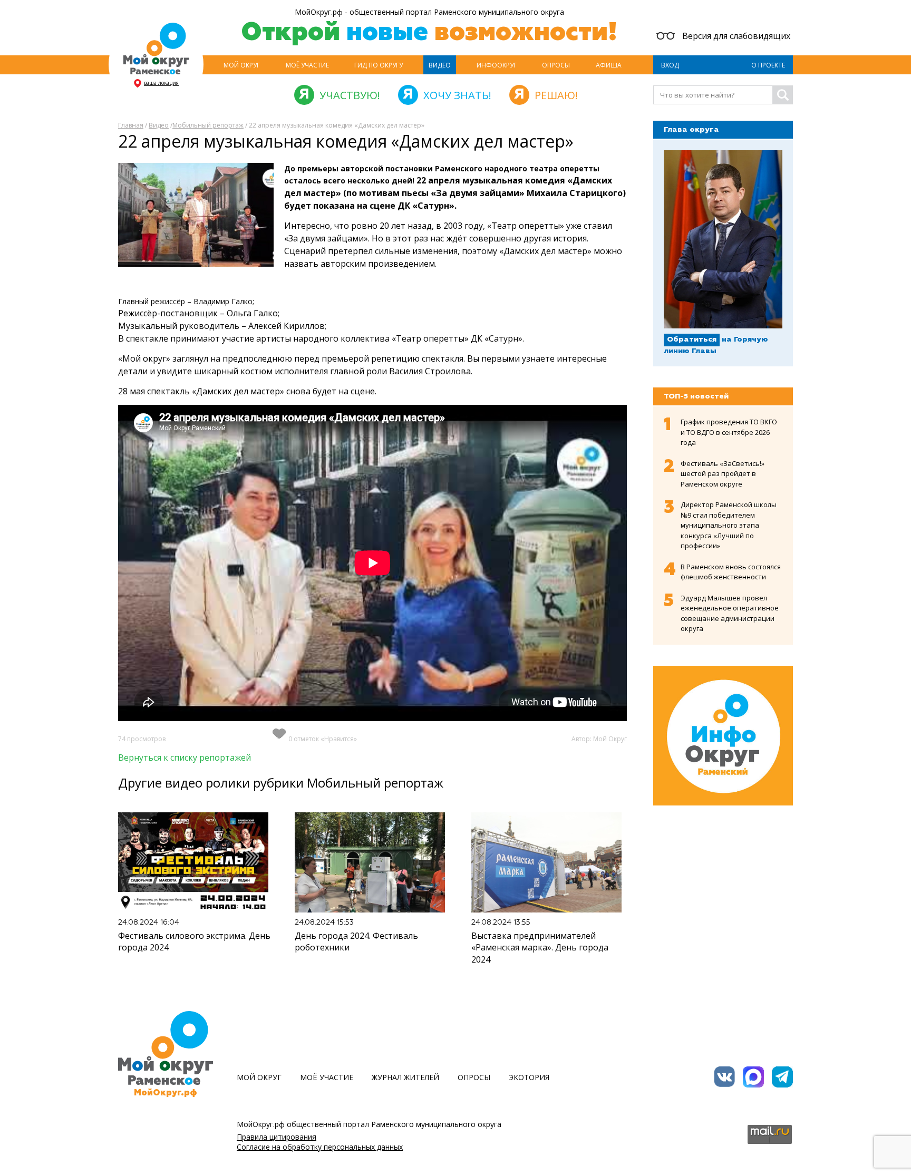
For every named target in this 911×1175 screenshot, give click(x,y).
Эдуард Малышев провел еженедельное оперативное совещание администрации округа (730, 613)
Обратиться (691, 339)
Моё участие (307, 65)
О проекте (768, 65)
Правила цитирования (276, 1137)
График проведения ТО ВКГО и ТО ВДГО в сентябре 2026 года (729, 432)
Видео (440, 65)
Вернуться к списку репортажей (184, 757)
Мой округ (242, 65)
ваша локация (161, 82)
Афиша (609, 65)
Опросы (556, 65)
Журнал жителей (405, 1077)
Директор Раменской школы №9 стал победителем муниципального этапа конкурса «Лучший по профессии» (729, 525)
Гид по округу (378, 65)
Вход (670, 65)
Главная (130, 125)
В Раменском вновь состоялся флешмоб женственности (731, 572)
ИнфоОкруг (497, 65)
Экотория (529, 1077)
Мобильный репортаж (208, 125)
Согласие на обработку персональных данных (320, 1147)
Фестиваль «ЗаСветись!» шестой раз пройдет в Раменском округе (722, 474)
